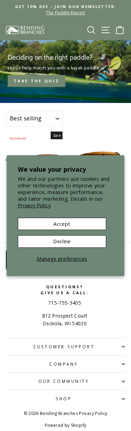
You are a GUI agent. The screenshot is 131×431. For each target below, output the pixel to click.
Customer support (64, 346)
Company (63, 364)
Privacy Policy (34, 205)
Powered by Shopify (66, 425)
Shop (64, 398)
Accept (61, 223)
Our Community (63, 381)
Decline (62, 241)
